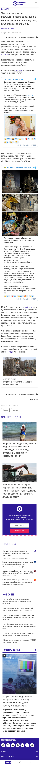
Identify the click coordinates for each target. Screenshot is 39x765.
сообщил (10, 352)
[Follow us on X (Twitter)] (8, 745)
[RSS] (27, 745)
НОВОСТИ (8, 594)
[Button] (11, 37)
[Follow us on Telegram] (22, 745)
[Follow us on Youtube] (13, 745)
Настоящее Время (7, 29)
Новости (5, 9)
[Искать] (31, 762)
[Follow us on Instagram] (18, 745)
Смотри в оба (11, 650)
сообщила (28, 307)
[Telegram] (19, 762)
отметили (18, 70)
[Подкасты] (32, 745)
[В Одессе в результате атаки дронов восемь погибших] (19, 366)
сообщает (5, 54)
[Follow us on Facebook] (3, 745)
